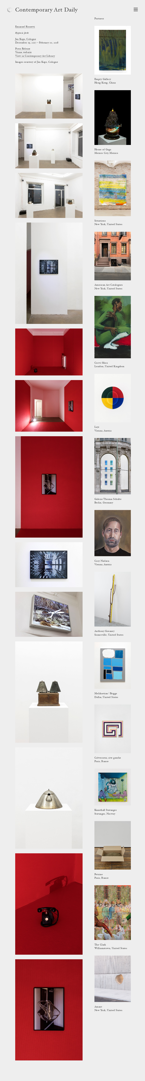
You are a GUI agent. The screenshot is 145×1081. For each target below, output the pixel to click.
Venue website (23, 52)
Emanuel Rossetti (25, 27)
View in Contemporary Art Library (35, 56)
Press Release (22, 49)
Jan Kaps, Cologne (25, 39)
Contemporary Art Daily (46, 10)
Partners (99, 19)
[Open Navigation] (136, 9)
